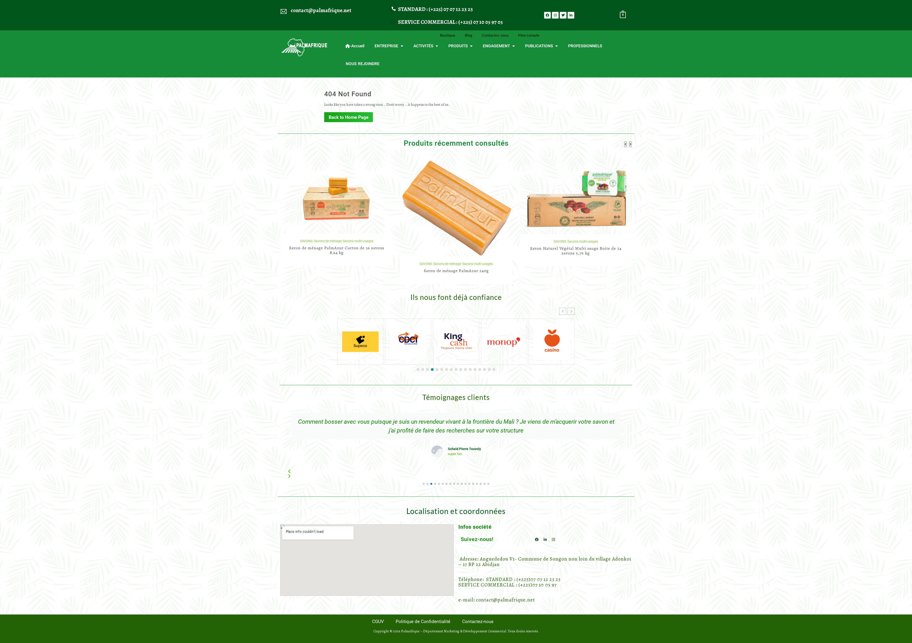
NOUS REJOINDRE (363, 63)
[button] (571, 311)
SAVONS (306, 264)
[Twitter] (563, 15)
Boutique (447, 35)
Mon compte (529, 35)
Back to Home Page (348, 117)
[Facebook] (547, 15)
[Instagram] (555, 15)
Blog (468, 35)
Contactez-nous (495, 35)
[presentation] (625, 144)
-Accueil (357, 45)
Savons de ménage (327, 264)
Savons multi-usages (357, 264)
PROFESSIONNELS (585, 45)
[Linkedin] (571, 15)
